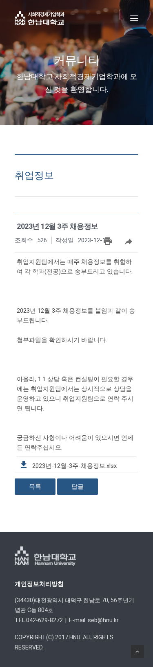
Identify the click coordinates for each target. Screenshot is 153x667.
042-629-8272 (44, 620)
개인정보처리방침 (39, 584)
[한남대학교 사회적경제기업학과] (39, 18)
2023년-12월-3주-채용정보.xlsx (74, 466)
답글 (77, 486)
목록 (35, 486)
